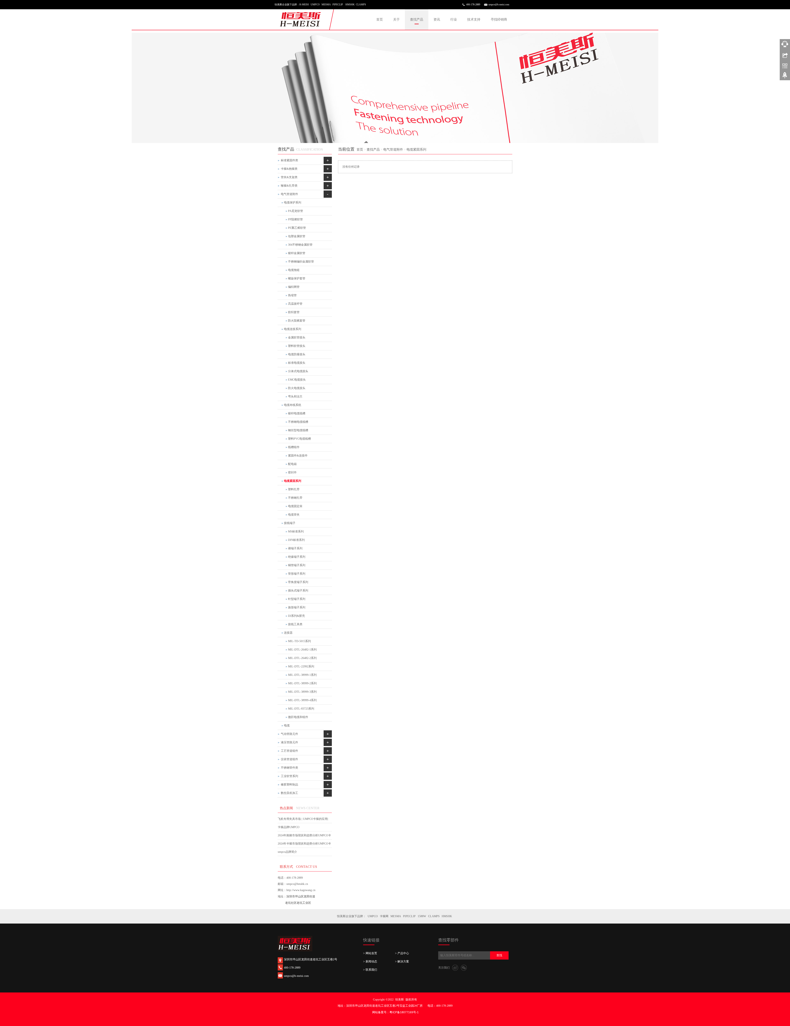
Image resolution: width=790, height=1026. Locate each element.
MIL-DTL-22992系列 (301, 666)
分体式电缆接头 (298, 371)
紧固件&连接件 (298, 455)
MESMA (395, 916)
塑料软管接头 (296, 345)
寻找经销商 (499, 19)
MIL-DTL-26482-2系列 (302, 658)
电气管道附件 (393, 149)
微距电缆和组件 (298, 717)
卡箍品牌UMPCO (288, 827)
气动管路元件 (289, 734)
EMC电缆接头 (297, 379)
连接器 (288, 632)
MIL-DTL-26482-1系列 (302, 649)
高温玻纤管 (295, 303)
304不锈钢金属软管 (300, 244)
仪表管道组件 (289, 759)
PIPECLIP (409, 916)
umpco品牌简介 (287, 851)
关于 (396, 19)
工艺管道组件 (289, 750)
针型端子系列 (296, 599)
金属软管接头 (296, 337)
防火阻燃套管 (296, 320)
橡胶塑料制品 (289, 784)
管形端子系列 (296, 573)
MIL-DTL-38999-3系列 (302, 691)
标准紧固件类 (289, 160)
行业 (453, 19)
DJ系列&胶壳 (296, 615)
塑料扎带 (294, 489)
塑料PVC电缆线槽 (299, 438)
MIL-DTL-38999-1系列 (302, 674)
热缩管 (292, 295)
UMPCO (373, 916)
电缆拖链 (294, 270)
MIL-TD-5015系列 (299, 641)
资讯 (436, 19)
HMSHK (447, 916)
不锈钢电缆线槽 (298, 421)
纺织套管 (294, 312)
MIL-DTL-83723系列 (301, 708)
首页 (379, 19)
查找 (499, 955)
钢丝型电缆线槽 (298, 430)
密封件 (292, 472)
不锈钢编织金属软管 (301, 261)
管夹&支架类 (289, 177)
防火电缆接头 (296, 388)
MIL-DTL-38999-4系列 (302, 700)
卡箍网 (384, 916)
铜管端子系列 (296, 565)
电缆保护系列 (292, 202)
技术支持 (473, 19)
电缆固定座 (295, 506)
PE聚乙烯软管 (297, 227)
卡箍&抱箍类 (289, 168)
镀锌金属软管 (296, 253)
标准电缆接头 (296, 362)
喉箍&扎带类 (289, 185)
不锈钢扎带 (295, 497)
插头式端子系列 (298, 590)
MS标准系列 (296, 531)
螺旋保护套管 (296, 278)
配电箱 (292, 464)
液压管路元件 (289, 742)
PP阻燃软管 (295, 219)
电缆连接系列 (292, 329)
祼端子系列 (295, 548)
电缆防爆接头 (296, 354)
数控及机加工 (289, 793)
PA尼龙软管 (295, 211)
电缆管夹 (294, 514)
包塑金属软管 (296, 236)
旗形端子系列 (296, 607)
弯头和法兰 (295, 396)
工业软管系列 (289, 776)
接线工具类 (295, 624)
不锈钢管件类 (289, 767)
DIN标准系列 (296, 539)
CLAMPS (434, 916)
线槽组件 (294, 447)
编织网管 (294, 286)
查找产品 (416, 19)
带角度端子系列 (298, 582)
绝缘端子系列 (296, 556)
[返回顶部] (785, 77)
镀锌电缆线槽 (296, 413)
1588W (422, 916)
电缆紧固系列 (416, 149)
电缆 (287, 725)
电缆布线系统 (292, 405)
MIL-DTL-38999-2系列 (302, 683)
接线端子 (289, 523)
